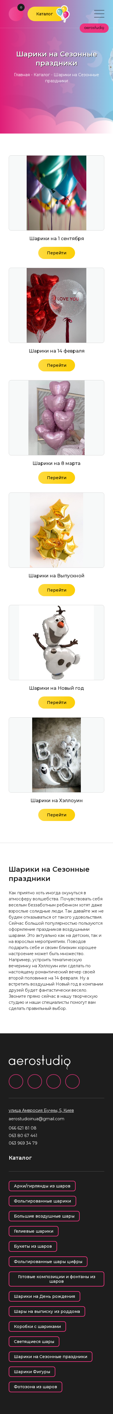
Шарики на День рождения (44, 1296)
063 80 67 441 (23, 1135)
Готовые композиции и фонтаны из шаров (56, 1279)
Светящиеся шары (34, 1341)
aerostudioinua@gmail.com (36, 1118)
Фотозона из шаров (35, 1386)
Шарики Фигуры (32, 1371)
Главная (22, 74)
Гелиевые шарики (33, 1231)
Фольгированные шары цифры (48, 1261)
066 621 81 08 (23, 1128)
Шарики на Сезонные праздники (50, 1356)
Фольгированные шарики (42, 1201)
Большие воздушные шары (44, 1216)
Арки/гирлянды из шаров (42, 1186)
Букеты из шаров (33, 1246)
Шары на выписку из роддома (47, 1311)
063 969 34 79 (23, 1143)
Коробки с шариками (37, 1326)
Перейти (56, 253)
